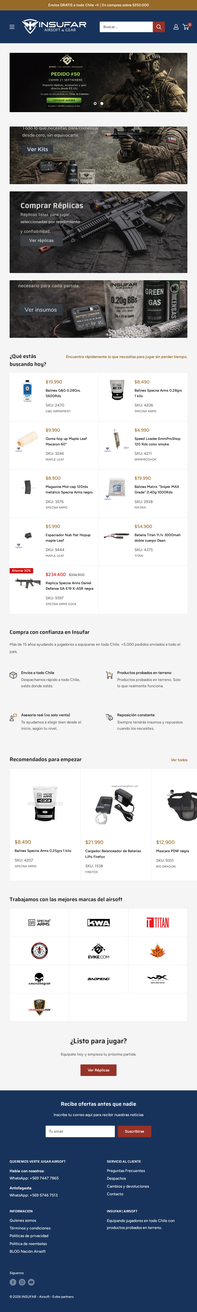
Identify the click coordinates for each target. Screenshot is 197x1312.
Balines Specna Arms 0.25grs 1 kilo (43, 851)
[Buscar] (159, 27)
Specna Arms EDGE (61, 604)
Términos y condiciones (30, 1228)
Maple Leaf (55, 459)
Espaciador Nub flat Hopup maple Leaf (68, 538)
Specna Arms (145, 411)
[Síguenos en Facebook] (13, 1282)
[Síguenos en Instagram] (22, 1282)
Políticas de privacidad (29, 1235)
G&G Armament (58, 411)
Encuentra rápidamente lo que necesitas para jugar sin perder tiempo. (127, 356)
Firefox (91, 872)
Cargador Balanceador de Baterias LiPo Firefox (113, 854)
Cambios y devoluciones (128, 1186)
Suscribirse (134, 1131)
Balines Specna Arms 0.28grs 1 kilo (158, 393)
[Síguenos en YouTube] (31, 1282)
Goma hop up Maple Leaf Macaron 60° (66, 441)
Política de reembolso (28, 1243)
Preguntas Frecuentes (126, 1170)
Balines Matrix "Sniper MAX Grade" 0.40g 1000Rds (157, 489)
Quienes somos (23, 1220)
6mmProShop (145, 459)
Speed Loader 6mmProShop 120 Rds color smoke (157, 441)
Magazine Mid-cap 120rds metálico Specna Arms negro (69, 489)
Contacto (115, 1194)
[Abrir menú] (12, 27)
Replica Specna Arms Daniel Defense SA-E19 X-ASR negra (69, 586)
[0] (186, 27)
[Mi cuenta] (176, 27)
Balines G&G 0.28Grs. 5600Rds (63, 393)
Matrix (140, 507)
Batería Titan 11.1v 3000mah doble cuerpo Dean (157, 538)
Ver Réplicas (98, 1070)
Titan (139, 556)
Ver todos (179, 760)
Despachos (116, 1178)
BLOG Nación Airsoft (28, 1251)
